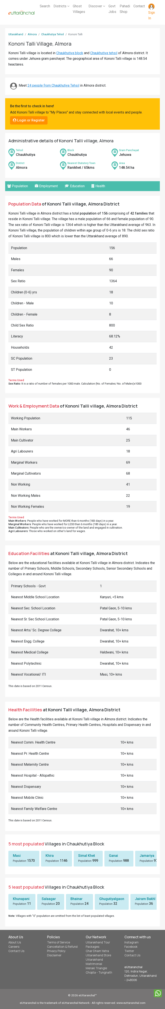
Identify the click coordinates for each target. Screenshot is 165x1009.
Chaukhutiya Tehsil (52, 34)
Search (45, 6)
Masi (17, 856)
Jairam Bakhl (145, 899)
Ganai (113, 856)
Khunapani (21, 899)
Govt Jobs (112, 9)
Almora (32, 34)
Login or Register (30, 120)
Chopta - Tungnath (99, 972)
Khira (50, 856)
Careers (13, 947)
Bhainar (76, 899)
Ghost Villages (79, 9)
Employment (48, 186)
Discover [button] (96, 6)
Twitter (129, 951)
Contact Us (16, 951)
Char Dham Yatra (97, 951)
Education (77, 186)
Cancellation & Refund (62, 947)
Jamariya (147, 856)
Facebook (131, 947)
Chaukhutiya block (69, 53)
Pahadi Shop (125, 9)
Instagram (131, 942)
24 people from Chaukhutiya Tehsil (53, 85)
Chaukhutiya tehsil (103, 53)
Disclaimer (54, 955)
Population (19, 186)
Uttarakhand (15, 34)
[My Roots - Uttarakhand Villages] (21, 12)
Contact (139, 6)
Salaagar (49, 899)
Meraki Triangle (96, 968)
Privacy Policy (56, 951)
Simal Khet (86, 856)
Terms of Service (58, 942)
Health (100, 186)
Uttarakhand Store (98, 955)
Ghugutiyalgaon (111, 899)
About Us (14, 942)
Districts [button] (60, 6)
